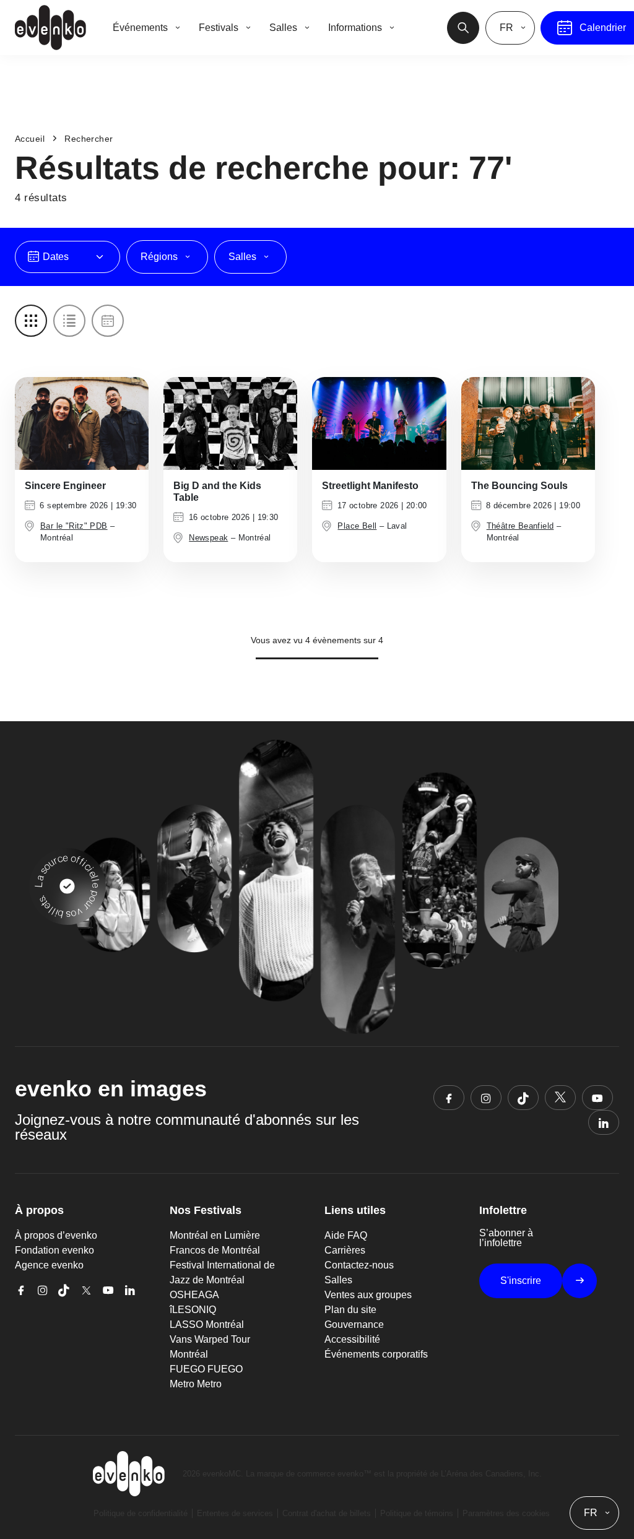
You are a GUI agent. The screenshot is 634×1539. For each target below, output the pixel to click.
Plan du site (350, 1309)
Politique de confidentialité (140, 1513)
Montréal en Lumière (215, 1235)
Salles (338, 1280)
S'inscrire (520, 1280)
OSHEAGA (194, 1295)
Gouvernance (354, 1324)
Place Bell (356, 526)
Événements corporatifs (376, 1354)
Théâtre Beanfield (520, 526)
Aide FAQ (345, 1235)
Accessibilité (352, 1339)
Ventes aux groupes (368, 1295)
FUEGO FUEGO (206, 1369)
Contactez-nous (359, 1265)
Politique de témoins (416, 1513)
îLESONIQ (193, 1309)
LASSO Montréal (207, 1324)
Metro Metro (196, 1384)
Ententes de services (235, 1513)
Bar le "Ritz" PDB (74, 526)
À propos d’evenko (56, 1235)
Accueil (30, 139)
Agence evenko (49, 1265)
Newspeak (208, 537)
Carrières (344, 1250)
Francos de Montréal (215, 1250)
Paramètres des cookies (506, 1513)
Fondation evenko (54, 1250)
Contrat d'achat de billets (326, 1513)
